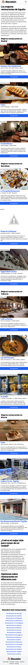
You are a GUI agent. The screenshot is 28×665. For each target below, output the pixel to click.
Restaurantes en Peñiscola (14, 642)
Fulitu (3, 105)
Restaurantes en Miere (14, 639)
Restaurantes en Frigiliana (14, 618)
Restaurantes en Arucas (14, 630)
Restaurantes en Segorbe (14, 625)
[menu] (26, 2)
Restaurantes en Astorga (14, 613)
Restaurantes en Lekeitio (14, 616)
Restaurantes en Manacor (14, 637)
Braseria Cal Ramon (8, 231)
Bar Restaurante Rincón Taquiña (14, 521)
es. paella (4, 396)
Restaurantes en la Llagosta (14, 635)
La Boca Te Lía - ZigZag (10, 481)
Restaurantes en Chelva (14, 647)
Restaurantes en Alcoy (14, 654)
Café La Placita (6, 319)
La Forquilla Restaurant (10, 191)
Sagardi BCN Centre (8, 271)
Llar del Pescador (7, 357)
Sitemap (17, 663)
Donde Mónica (6, 143)
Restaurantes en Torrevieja (14, 644)
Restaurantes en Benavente (14, 620)
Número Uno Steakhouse (11, 66)
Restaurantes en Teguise (14, 651)
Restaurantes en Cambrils (14, 649)
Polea (3, 442)
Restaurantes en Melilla (14, 632)
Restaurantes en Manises (14, 628)
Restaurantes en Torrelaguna (14, 623)
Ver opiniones (14, 77)
